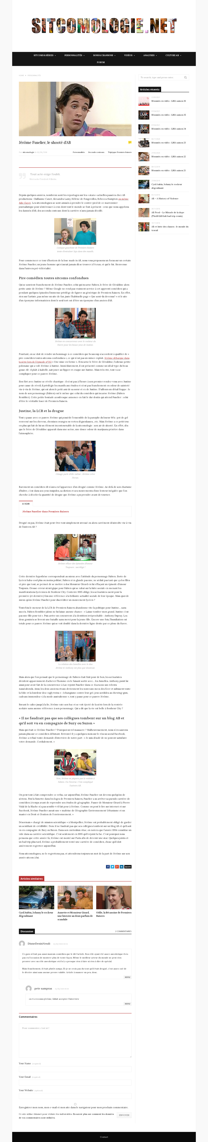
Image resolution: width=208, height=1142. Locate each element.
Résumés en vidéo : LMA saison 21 (169, 170)
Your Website (31, 1090)
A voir (26, 503)
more (128, 866)
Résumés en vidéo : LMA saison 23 (169, 142)
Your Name (30, 1063)
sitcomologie (28, 152)
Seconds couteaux (96, 152)
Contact (104, 1137)
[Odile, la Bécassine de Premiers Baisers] (114, 897)
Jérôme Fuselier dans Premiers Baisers (45, 511)
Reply (127, 977)
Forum (101, 62)
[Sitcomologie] (104, 26)
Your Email (29, 1077)
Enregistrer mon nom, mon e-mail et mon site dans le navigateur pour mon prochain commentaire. (73, 1107)
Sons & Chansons (103, 55)
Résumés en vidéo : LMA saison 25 (169, 114)
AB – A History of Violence (165, 198)
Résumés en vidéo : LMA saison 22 (169, 156)
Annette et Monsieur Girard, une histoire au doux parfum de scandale (75, 916)
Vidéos (128, 55)
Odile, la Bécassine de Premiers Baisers (114, 914)
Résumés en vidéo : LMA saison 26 (169, 101)
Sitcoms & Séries (43, 55)
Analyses (148, 55)
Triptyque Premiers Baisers (120, 152)
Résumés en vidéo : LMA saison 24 (169, 128)
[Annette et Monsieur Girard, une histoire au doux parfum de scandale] (75, 897)
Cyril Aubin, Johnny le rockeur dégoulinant (36, 914)
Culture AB (172, 55)
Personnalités (73, 55)
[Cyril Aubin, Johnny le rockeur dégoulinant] (36, 897)
